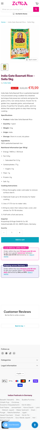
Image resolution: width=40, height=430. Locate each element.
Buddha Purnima (28, 400)
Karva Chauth (28, 407)
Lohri (38, 407)
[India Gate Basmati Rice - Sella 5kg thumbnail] (4, 67)
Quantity (4, 228)
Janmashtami (16, 407)
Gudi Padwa (4, 407)
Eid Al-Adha (26, 405)
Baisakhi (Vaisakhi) (7, 400)
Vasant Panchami (6, 415)
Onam (33, 410)
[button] (34, 425)
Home (3, 22)
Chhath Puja (4, 402)
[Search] (36, 9)
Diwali (17, 415)
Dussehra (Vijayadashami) (10, 405)
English (19, 373)
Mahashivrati (5, 420)
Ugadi (24, 412)
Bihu (18, 400)
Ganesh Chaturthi (6, 418)
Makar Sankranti (22, 410)
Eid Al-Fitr (26, 415)
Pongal (2, 412)
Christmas (15, 402)
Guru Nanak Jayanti (22, 418)
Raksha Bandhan (13, 412)
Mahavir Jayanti (8, 410)
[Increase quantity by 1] (19, 232)
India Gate (7, 83)
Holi (33, 418)
